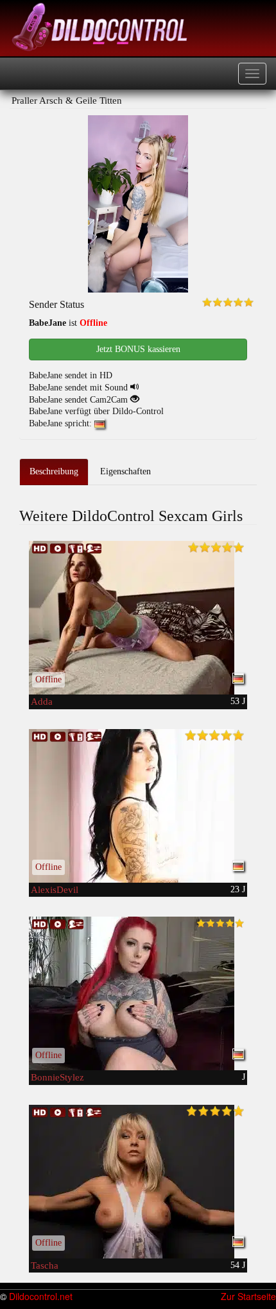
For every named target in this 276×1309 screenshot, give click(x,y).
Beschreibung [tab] (54, 471)
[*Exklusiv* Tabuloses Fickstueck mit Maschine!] (138, 1181)
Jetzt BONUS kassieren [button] (138, 349)
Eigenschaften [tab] (125, 471)
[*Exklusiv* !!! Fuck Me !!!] (138, 806)
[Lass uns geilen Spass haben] (138, 993)
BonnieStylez (57, 1077)
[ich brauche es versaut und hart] (138, 618)
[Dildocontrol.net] (101, 25)
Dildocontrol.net (41, 1296)
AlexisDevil (54, 890)
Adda (42, 701)
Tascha (44, 1265)
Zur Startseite (248, 1296)
